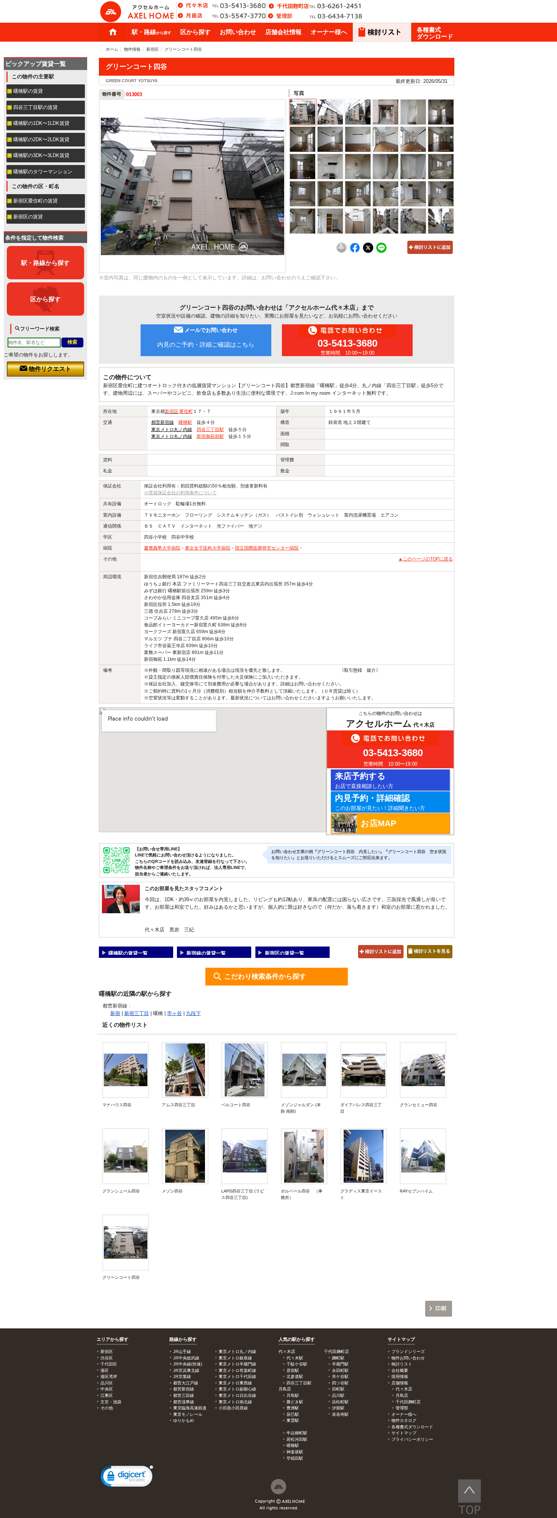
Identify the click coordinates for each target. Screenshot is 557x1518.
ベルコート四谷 (235, 1104)
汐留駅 (338, 1408)
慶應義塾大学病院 (162, 548)
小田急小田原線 (233, 1408)
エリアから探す (112, 1339)
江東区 (106, 1395)
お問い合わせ (238, 32)
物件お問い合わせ (408, 1358)
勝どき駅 (294, 1402)
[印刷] (341, 251)
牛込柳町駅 (296, 1433)
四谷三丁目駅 (210, 429)
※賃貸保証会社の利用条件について (180, 492)
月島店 (402, 1395)
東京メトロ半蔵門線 (237, 1364)
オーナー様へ (329, 32)
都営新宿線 (162, 422)
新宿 (115, 1013)
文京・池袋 (110, 1402)
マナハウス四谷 (116, 1104)
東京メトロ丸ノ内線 (171, 429)
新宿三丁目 (136, 1013)
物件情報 (132, 49)
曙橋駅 (185, 422)
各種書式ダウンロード (435, 33)
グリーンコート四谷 (121, 1277)
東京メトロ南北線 (235, 1402)
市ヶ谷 (174, 1013)
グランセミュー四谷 (420, 1104)
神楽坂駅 (294, 1451)
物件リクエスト (49, 369)
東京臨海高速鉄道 (190, 1408)
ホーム (113, 32)
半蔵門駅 (340, 1364)
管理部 (402, 1408)
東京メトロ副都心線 (237, 1389)
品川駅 (338, 1395)
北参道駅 (294, 1376)
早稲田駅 (294, 1458)
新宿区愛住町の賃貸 (35, 201)
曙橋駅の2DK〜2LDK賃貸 (41, 139)
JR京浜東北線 (186, 1370)
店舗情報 (399, 1383)
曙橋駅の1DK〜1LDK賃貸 (41, 123)
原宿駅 (292, 1370)
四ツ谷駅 (340, 1383)
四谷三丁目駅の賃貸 (35, 107)
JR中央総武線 (186, 1358)
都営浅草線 (183, 1402)
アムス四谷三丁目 (178, 1104)
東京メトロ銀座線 (235, 1358)
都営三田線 (183, 1395)
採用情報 (399, 1376)
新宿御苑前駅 (210, 436)
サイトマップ (401, 1339)
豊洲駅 (292, 1408)
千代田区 (108, 1364)
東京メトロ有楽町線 (237, 1370)
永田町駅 (340, 1370)
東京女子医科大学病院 (207, 548)
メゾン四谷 (172, 1191)
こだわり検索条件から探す (265, 976)
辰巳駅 (292, 1414)
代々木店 (404, 1389)
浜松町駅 (340, 1402)
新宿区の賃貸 (28, 217)
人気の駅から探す (296, 1339)
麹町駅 (338, 1358)
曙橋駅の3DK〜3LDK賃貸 (41, 155)
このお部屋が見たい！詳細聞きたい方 (380, 802)
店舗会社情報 (283, 32)
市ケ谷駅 (340, 1376)
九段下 (193, 1013)
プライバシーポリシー (412, 1439)
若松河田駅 (296, 1439)
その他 (106, 1408)
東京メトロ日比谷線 (237, 1395)
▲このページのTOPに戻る (425, 559)
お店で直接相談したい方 (364, 780)
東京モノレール (187, 1414)
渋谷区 (106, 1358)
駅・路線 (151, 32)
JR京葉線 (182, 1376)
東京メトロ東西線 (235, 1383)
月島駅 (292, 1395)
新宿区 (152, 49)
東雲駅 (292, 1420)
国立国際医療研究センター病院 (267, 548)
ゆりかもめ (183, 1420)
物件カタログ (403, 1420)
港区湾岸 (108, 1376)
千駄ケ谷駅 (296, 1364)
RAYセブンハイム (416, 1191)
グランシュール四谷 (121, 1191)
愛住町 (186, 411)
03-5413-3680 (347, 343)
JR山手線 (182, 1351)
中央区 (106, 1389)
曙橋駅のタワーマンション (42, 171)
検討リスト (401, 1364)
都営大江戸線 (185, 1383)
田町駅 (338, 1389)
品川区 (106, 1383)
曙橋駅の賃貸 (28, 91)
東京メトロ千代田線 (237, 1376)
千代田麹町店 (408, 1402)
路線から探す (183, 1339)
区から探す (195, 32)
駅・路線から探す (45, 262)
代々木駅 (294, 1358)
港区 (104, 1370)
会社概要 (399, 1370)
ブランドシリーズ (408, 1351)
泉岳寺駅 (340, 1414)
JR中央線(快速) (187, 1364)
